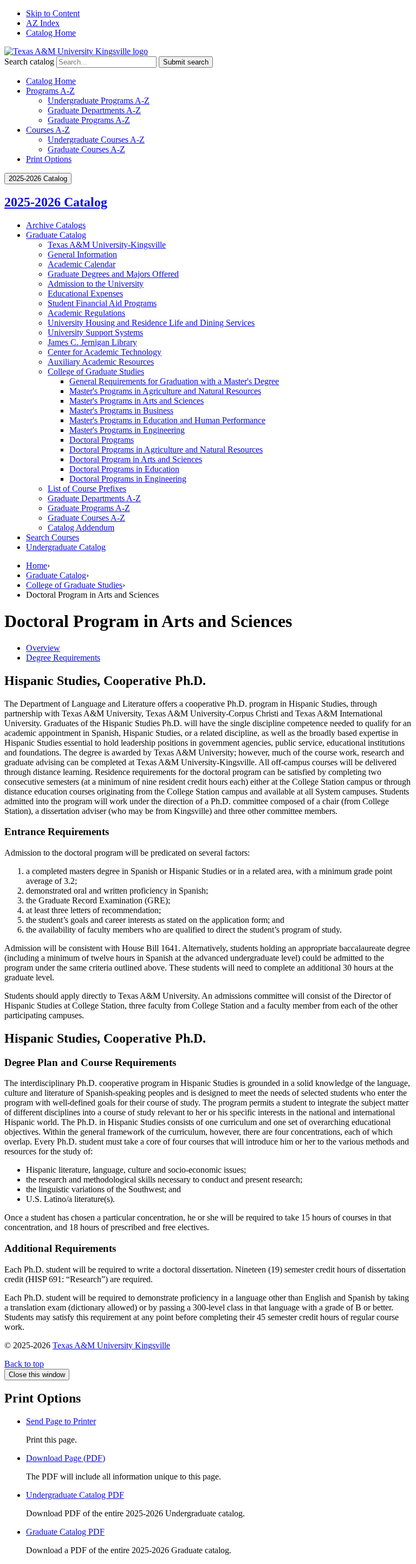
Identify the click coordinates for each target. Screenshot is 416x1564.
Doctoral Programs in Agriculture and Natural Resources (166, 449)
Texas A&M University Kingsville (111, 1345)
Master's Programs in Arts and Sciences (136, 400)
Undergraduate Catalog (66, 547)
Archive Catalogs (56, 225)
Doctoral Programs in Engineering (127, 478)
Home (36, 565)
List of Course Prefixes (87, 488)
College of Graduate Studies (96, 371)
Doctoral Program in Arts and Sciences (135, 459)
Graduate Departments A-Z (94, 110)
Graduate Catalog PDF (65, 1531)
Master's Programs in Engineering (127, 430)
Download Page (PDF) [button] (65, 1458)
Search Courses (52, 537)
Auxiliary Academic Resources (101, 361)
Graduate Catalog (56, 235)
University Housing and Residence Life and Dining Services (151, 322)
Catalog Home (51, 32)
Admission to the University (96, 283)
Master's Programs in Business (121, 410)
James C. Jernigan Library (92, 342)
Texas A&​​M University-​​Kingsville (107, 244)
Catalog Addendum (81, 527)
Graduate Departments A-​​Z (94, 498)
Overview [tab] (43, 647)
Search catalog (29, 61)
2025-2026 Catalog (55, 202)
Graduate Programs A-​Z (89, 508)
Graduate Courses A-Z (86, 149)
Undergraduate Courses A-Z (96, 139)
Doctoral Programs (101, 439)
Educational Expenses (85, 293)
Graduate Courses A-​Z (86, 517)
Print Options (49, 159)
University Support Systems (95, 332)
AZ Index (43, 23)
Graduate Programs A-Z (89, 120)
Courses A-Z (48, 129)
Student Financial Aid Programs (102, 303)
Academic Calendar (81, 264)
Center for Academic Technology (104, 352)
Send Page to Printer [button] (61, 1421)
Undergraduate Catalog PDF (75, 1495)
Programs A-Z (50, 90)
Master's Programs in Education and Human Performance (167, 420)
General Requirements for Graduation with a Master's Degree (174, 381)
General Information (82, 254)
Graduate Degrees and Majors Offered (113, 274)
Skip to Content (53, 13)
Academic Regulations (86, 313)
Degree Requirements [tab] (63, 657)
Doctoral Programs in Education (124, 469)
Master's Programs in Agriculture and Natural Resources (165, 391)
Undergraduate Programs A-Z (99, 100)
